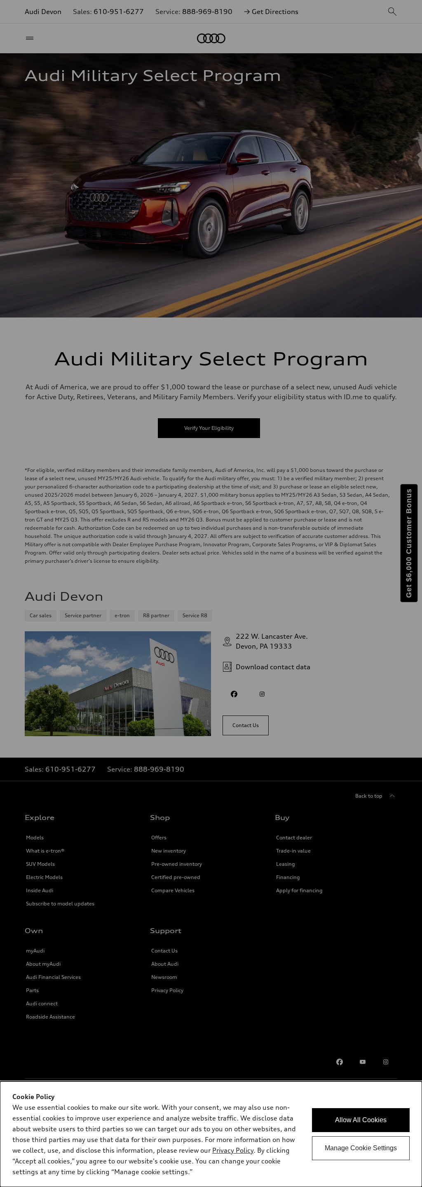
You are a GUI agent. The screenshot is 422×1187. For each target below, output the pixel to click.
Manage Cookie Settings (361, 1147)
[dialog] (211, 1134)
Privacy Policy (232, 1150)
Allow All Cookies (361, 1119)
